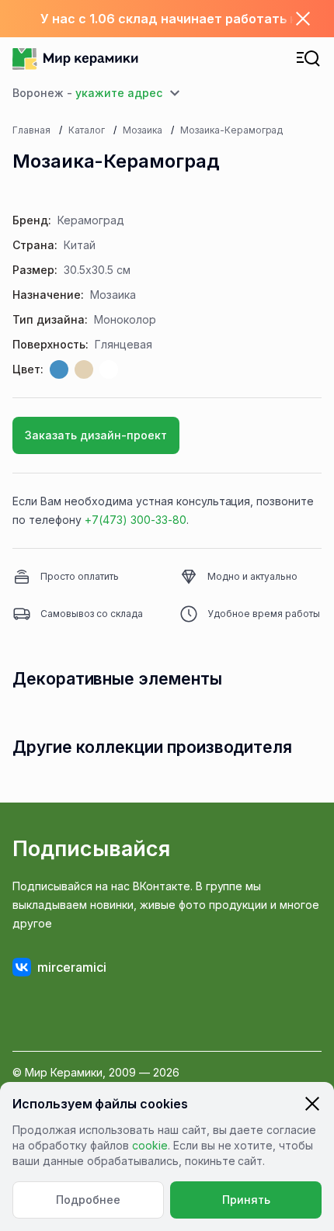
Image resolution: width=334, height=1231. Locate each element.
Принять (246, 1199)
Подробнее (88, 1199)
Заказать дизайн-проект (96, 435)
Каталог (86, 130)
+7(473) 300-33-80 (135, 519)
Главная (31, 130)
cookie (150, 1145)
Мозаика (142, 130)
